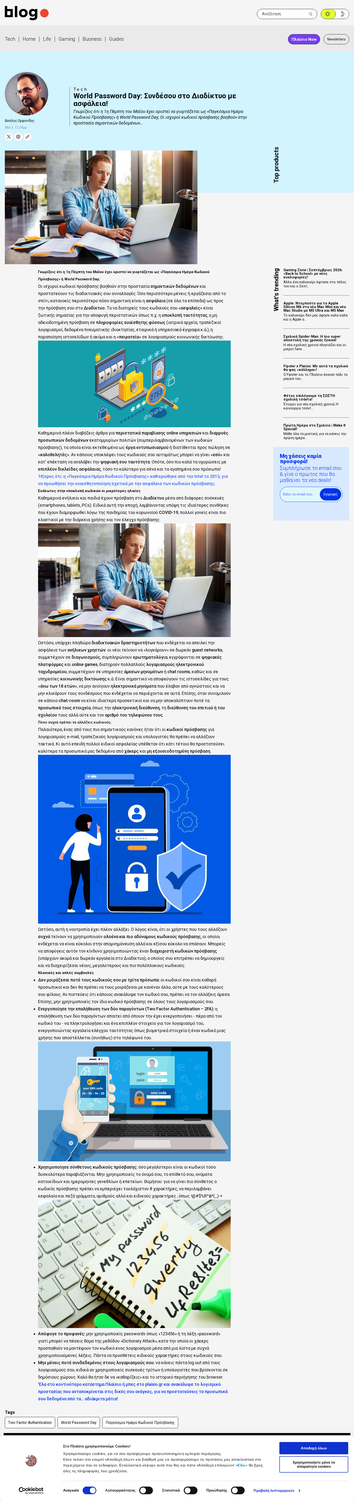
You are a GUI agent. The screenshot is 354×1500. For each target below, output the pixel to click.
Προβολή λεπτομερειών (274, 1490)
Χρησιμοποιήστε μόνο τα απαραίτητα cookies (314, 1464)
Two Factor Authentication (30, 1422)
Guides (116, 39)
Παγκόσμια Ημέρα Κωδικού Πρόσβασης (140, 1422)
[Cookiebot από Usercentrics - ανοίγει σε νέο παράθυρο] (31, 1490)
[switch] (146, 1490)
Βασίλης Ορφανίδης (19, 121)
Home (29, 39)
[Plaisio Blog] (27, 14)
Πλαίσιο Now (304, 39)
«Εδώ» (242, 1465)
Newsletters (336, 39)
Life (47, 39)
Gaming (67, 39)
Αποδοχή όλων (314, 1448)
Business (92, 39)
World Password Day (79, 1422)
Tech (10, 39)
